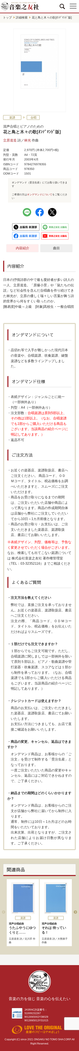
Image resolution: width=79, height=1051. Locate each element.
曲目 (56, 248)
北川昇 (28, 938)
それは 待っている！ (54, 928)
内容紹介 (22, 248)
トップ (7, 17)
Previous (3, 912)
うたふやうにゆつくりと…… (22, 928)
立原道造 (10, 140)
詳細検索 (22, 17)
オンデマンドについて (39, 194)
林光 (27, 140)
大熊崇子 (63, 938)
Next (75, 912)
